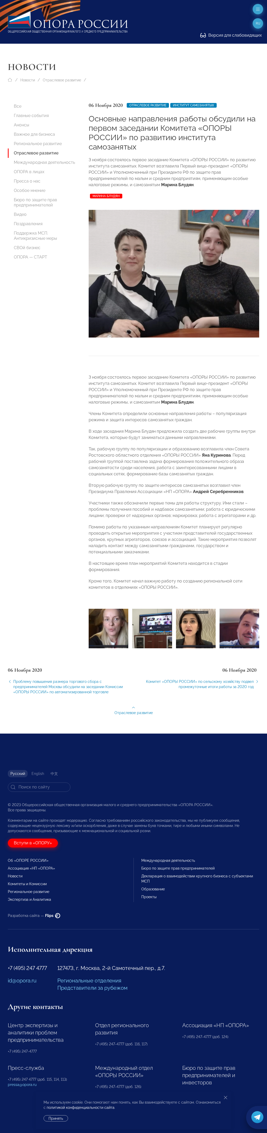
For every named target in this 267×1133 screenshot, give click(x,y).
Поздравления (28, 223)
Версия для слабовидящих (234, 35)
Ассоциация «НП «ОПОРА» (31, 868)
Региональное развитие (38, 143)
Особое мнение (29, 190)
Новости (27, 80)
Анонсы (21, 124)
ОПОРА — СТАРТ (30, 257)
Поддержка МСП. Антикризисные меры (35, 236)
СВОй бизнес (27, 247)
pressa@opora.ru (22, 1085)
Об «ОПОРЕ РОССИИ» (28, 860)
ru (258, 23)
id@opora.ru (22, 980)
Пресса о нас (27, 181)
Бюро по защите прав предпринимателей (35, 202)
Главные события (31, 115)
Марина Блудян (106, 196)
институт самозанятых (193, 105)
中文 (54, 774)
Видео (20, 214)
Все (17, 106)
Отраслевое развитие (62, 80)
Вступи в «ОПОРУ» (33, 842)
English (38, 774)
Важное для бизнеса (34, 134)
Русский (17, 774)
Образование (153, 889)
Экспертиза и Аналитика (29, 899)
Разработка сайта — (31, 916)
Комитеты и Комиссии (27, 884)
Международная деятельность (44, 162)
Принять (55, 1118)
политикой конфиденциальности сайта (80, 1107)
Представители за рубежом (92, 988)
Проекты (148, 897)
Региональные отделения (89, 980)
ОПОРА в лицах (29, 171)
